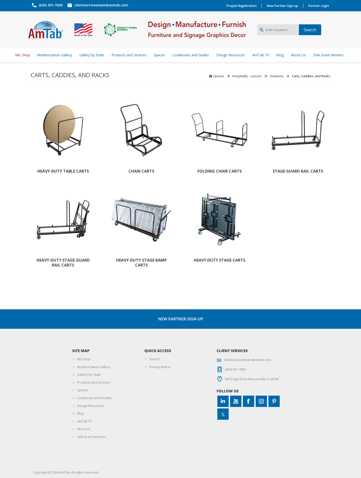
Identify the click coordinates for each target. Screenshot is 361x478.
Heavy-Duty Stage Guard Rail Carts (63, 262)
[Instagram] (261, 401)
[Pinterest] (274, 401)
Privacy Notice (159, 367)
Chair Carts (141, 171)
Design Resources (90, 405)
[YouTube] (235, 401)
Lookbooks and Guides (94, 398)
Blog (80, 413)
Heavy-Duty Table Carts (63, 171)
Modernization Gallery (94, 367)
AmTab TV (84, 421)
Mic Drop (83, 359)
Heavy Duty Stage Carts (219, 260)
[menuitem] (108, 359)
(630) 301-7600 (51, 5)
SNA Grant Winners (91, 436)
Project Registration (241, 5)
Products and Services (94, 382)
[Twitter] (223, 414)
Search (154, 359)
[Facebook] (248, 401)
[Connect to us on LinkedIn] (223, 401)
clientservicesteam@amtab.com (101, 5)
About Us (84, 429)
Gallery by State (89, 374)
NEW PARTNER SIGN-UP (180, 319)
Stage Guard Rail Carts (298, 171)
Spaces (218, 76)
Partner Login (318, 5)
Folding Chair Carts (219, 171)
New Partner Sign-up (282, 5)
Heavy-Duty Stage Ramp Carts (141, 262)
